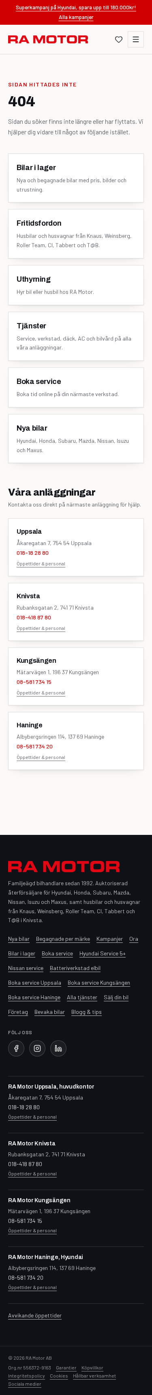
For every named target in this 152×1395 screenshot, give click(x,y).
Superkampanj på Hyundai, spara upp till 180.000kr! (76, 7)
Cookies (59, 1375)
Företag (18, 1011)
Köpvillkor (92, 1367)
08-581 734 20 (35, 746)
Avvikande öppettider (35, 1315)
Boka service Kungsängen (99, 982)
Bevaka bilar (49, 1011)
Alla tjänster (82, 997)
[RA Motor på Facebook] (16, 1048)
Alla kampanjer (76, 16)
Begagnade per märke (63, 938)
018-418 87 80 (34, 617)
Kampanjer (109, 938)
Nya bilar (19, 938)
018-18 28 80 (33, 552)
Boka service (57, 953)
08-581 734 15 (34, 681)
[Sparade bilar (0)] (118, 39)
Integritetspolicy (26, 1375)
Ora (133, 938)
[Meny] (136, 39)
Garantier (66, 1367)
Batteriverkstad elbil (75, 967)
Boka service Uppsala (34, 982)
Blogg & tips (86, 1011)
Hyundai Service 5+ (102, 953)
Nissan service (25, 967)
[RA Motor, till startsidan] (48, 39)
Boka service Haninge (34, 997)
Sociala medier (24, 1383)
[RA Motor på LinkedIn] (58, 1048)
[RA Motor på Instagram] (37, 1048)
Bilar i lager (21, 953)
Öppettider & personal (41, 563)
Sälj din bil (116, 997)
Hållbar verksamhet (94, 1375)
